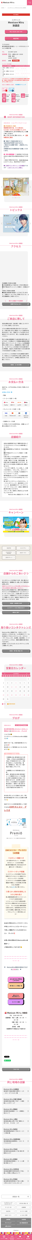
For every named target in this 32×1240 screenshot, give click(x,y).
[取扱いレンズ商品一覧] (16, 986)
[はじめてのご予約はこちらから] (16, 980)
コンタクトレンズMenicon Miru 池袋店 (17, 7)
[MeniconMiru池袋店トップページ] (16, 1012)
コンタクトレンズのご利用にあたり (16, 608)
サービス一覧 (8, 1207)
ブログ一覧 (16, 1069)
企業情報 (8, 1219)
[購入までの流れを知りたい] (16, 996)
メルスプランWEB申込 (9, 553)
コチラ (13, 887)
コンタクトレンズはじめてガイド (8, 1203)
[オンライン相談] (16, 1002)
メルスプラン (23, 548)
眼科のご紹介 (16, 612)
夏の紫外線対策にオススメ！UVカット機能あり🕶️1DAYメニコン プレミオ (16, 730)
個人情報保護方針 (24, 1223)
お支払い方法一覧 (7, 392)
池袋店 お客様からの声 (16, 603)
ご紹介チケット (8, 557)
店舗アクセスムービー (16, 304)
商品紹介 (25, 725)
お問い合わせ (8, 1226)
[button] (1, 187)
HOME (2, 7)
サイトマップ (8, 1223)
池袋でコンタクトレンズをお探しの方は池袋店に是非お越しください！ (15, 587)
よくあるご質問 (23, 1215)
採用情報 (24, 1219)
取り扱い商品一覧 (24, 1203)
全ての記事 (18, 725)
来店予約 (16, 38)
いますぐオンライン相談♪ (15, 167)
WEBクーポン (23, 553)
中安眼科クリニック (20, 84)
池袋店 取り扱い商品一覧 (16, 651)
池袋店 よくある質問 (16, 365)
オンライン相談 (23, 1211)
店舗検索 (24, 1207)
